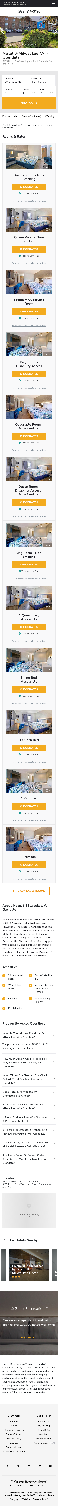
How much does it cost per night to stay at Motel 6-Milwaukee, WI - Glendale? (25, 1062)
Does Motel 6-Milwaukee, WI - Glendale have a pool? (21, 1093)
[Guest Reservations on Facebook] (8, 1466)
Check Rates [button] (29, 187)
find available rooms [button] (29, 891)
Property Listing (14, 1447)
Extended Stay (43, 1438)
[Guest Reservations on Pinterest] (40, 1466)
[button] (3, 32)
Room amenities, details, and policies (29, 201)
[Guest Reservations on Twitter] (18, 1466)
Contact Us (44, 1421)
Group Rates (44, 1430)
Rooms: (8, 90)
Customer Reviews (14, 1430)
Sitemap (14, 1442)
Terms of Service (14, 1434)
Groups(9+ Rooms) (31, 116)
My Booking (44, 1425)
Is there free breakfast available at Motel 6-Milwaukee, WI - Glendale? (25, 1131)
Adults (26, 90)
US (11, 1187)
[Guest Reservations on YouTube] (50, 1466)
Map (16, 116)
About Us (14, 1421)
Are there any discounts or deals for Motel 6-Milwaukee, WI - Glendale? (26, 1144)
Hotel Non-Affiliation (14, 1451)
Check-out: (36, 78)
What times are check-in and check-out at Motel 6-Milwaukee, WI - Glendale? (26, 1079)
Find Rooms (29, 103)
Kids (42, 90)
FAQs (14, 1425)
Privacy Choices (40, 1442)
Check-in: (9, 78)
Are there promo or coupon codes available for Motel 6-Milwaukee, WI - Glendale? (26, 1159)
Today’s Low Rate (30, 193)
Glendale (43, 1184)
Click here (17, 1392)
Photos (6, 116)
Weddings (50, 116)
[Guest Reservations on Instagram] (29, 1466)
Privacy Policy (14, 1438)
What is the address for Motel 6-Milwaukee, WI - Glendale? (23, 1035)
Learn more (7, 127)
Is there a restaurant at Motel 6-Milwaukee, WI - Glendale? (23, 1106)
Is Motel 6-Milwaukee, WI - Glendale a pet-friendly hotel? (25, 1119)
